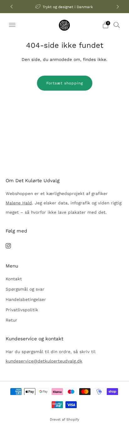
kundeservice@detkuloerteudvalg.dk (44, 360)
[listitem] (64, 6)
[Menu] (12, 25)
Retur (11, 320)
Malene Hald (19, 202)
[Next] (117, 7)
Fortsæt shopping (64, 83)
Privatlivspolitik (22, 309)
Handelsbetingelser (26, 299)
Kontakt (14, 278)
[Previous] (11, 7)
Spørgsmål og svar (25, 289)
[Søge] (117, 25)
